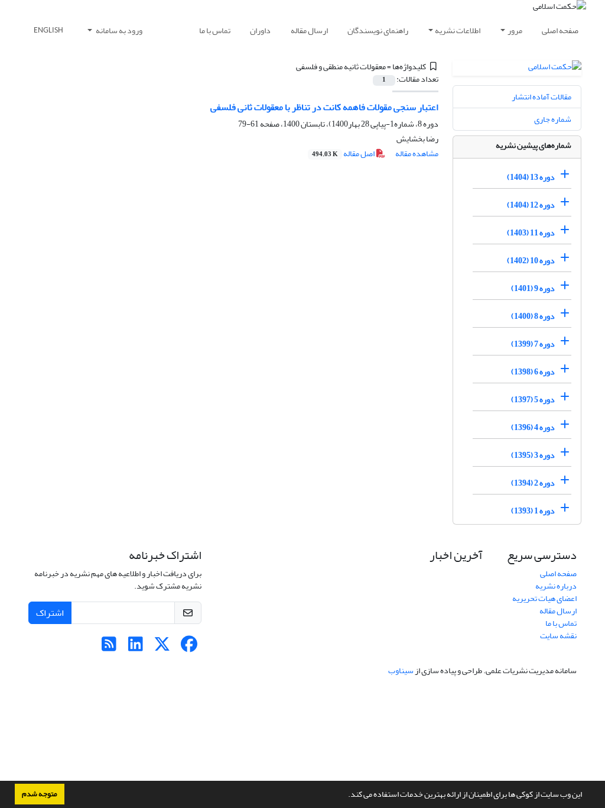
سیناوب (401, 670)
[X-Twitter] (162, 647)
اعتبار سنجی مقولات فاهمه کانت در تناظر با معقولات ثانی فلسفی (324, 107)
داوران (260, 30)
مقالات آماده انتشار (541, 97)
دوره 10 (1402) (531, 261)
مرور (515, 30)
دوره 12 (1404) (531, 205)
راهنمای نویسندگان (377, 30)
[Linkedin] (135, 647)
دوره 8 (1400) (533, 316)
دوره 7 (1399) (533, 344)
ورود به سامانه (118, 30)
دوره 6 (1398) (533, 372)
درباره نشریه (556, 586)
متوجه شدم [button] (39, 794)
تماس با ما (214, 30)
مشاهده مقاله (416, 153)
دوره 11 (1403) (531, 233)
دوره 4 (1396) (533, 427)
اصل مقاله (344, 153)
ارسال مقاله (309, 30)
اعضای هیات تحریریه (544, 598)
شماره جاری (552, 119)
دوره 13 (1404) (531, 177)
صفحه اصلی (560, 30)
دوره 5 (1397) (533, 400)
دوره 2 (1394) (533, 483)
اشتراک (50, 613)
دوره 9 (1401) (533, 288)
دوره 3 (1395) (533, 455)
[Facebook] (188, 647)
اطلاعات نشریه (457, 30)
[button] (345, 795)
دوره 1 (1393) (533, 511)
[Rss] (109, 647)
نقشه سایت (558, 636)
